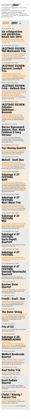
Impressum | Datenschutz (8, 406)
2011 (14, 22)
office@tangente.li (24, 15)
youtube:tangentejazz (7, 17)
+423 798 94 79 (14, 15)
